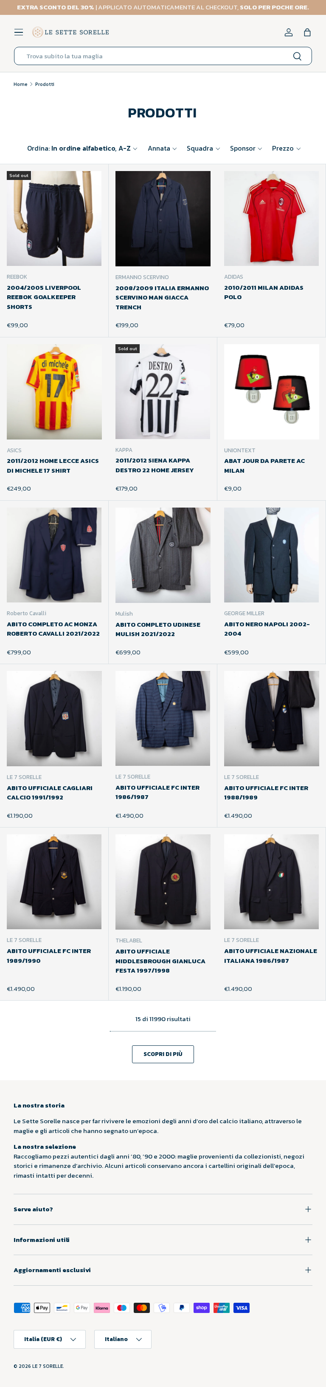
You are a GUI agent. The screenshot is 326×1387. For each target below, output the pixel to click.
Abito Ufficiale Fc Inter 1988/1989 (266, 792)
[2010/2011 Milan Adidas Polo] (271, 218)
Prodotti (44, 84)
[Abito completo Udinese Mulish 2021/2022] (163, 555)
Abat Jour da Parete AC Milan (264, 465)
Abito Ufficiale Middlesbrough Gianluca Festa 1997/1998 (160, 960)
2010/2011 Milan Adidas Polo (264, 292)
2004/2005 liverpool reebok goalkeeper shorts (44, 297)
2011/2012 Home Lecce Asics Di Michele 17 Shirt (53, 465)
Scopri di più (163, 1054)
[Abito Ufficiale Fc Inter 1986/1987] (162, 718)
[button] (307, 32)
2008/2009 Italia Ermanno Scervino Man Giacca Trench (162, 297)
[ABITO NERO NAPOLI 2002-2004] (271, 555)
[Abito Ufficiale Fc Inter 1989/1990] (54, 881)
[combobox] (163, 56)
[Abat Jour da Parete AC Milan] (271, 392)
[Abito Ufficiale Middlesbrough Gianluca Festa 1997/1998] (163, 882)
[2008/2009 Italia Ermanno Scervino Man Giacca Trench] (163, 218)
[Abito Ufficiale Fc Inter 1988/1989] (271, 718)
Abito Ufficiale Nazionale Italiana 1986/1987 (270, 955)
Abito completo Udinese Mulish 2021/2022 (157, 629)
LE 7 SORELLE (47, 1366)
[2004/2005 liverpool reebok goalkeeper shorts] (54, 218)
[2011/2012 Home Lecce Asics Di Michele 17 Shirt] (54, 392)
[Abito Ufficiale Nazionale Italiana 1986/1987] (271, 881)
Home (21, 84)
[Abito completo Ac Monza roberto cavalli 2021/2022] (54, 555)
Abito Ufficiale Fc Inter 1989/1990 (49, 955)
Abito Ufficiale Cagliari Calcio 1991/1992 (50, 792)
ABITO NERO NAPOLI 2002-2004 (267, 629)
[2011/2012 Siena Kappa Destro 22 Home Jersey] (162, 391)
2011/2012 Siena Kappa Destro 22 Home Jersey (154, 465)
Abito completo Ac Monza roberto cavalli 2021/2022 (53, 629)
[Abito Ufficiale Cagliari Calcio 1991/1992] (54, 718)
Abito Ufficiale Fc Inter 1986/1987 (157, 792)
